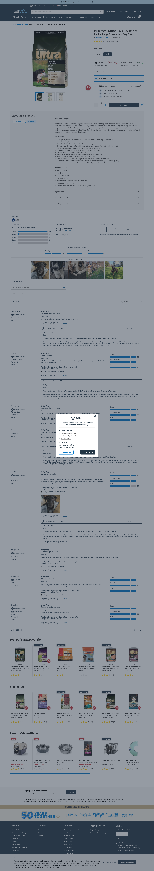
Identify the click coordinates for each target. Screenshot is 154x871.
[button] (95, 416)
